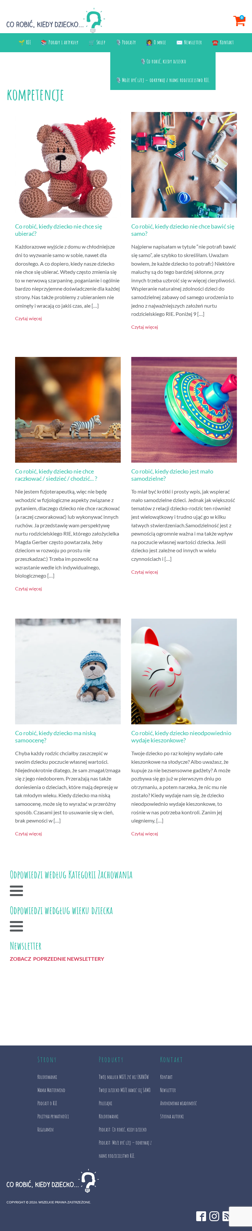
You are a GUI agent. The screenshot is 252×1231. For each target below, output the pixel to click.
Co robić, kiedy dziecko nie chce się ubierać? (58, 230)
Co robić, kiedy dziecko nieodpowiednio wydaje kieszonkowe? (181, 737)
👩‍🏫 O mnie (156, 42)
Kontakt (166, 1077)
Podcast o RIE (47, 1103)
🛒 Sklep (97, 42)
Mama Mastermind (51, 1090)
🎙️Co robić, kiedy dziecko (163, 61)
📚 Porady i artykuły (60, 42)
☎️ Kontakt (223, 42)
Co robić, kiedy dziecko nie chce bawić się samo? (182, 230)
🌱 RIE (24, 42)
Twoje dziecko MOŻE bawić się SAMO (125, 1090)
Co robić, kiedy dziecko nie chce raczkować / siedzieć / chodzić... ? (56, 475)
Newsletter (168, 1090)
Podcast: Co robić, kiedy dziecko (123, 1129)
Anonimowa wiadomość (178, 1103)
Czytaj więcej (28, 318)
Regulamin (45, 1129)
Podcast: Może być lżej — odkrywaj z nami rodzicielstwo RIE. (125, 1149)
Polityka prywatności (53, 1116)
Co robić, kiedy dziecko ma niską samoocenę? (55, 737)
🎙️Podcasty (125, 42)
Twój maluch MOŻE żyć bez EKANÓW (124, 1077)
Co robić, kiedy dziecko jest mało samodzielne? (172, 475)
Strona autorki (172, 1116)
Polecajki (105, 1103)
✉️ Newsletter (189, 42)
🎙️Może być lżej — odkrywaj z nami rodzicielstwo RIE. (163, 80)
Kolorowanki (47, 1077)
